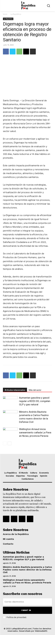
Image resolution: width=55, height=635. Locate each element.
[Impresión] (33, 51)
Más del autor (35, 390)
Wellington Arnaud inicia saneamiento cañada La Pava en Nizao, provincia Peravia (35, 432)
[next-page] (9, 443)
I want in (26, 610)
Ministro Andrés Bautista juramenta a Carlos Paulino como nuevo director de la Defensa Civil (27, 570)
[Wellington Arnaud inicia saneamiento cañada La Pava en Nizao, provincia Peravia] (10, 432)
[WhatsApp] (19, 51)
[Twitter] (13, 51)
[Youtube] (30, 519)
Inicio (5, 14)
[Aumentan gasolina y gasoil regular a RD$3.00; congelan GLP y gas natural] (10, 401)
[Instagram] (14, 519)
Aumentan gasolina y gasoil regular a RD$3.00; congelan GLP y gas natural (34, 401)
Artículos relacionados (15, 390)
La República (16, 14)
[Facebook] (6, 51)
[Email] (26, 51)
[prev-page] (5, 443)
